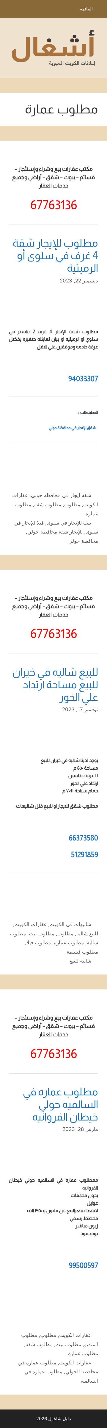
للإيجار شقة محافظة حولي (55, 532)
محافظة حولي (83, 541)
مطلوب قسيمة (82, 952)
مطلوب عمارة (69, 943)
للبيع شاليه (87, 934)
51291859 (84, 855)
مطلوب (72, 505)
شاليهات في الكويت (70, 924)
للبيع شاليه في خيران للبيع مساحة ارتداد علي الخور (55, 684)
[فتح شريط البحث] (9, 10)
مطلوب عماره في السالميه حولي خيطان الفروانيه (60, 1104)
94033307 (83, 379)
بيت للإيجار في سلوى (69, 523)
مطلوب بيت (41, 934)
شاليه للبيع (80, 961)
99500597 (83, 1265)
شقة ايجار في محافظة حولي (61, 495)
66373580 (83, 838)
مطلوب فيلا (38, 943)
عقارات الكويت (31, 924)
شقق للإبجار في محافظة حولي (72, 427)
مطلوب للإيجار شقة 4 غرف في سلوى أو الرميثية (55, 255)
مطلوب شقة (47, 505)
